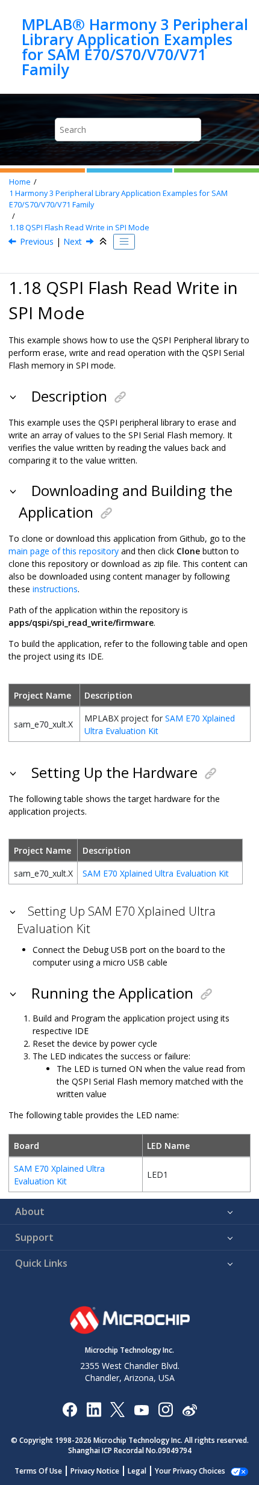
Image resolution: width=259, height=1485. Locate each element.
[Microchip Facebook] (69, 1409)
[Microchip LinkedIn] (93, 1409)
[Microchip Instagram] (165, 1409)
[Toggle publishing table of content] (124, 242)
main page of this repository (63, 551)
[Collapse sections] (104, 241)
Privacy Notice (94, 1471)
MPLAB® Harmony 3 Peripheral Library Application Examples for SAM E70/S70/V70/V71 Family (135, 47)
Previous (37, 241)
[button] (14, 396)
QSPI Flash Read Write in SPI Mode (79, 227)
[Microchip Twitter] (117, 1409)
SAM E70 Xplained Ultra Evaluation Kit (156, 873)
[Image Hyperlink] (141, 1409)
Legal (137, 1471)
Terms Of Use (38, 1471)
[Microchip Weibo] (189, 1409)
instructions (55, 589)
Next (72, 241)
